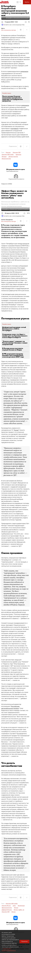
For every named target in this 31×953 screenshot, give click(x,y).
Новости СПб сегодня (8, 155)
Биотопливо (21, 906)
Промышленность (7, 908)
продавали (15, 128)
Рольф (16, 430)
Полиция (4, 157)
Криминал (18, 155)
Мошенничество (6, 159)
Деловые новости (13, 157)
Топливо (16, 908)
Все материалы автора (8, 30)
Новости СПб (16, 152)
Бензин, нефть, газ (19, 910)
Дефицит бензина (7, 910)
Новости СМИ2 (6, 184)
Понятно (24, 941)
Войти (27, 2)
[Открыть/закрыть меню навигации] (17, 2)
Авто (14, 906)
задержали (24, 71)
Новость (8, 152)
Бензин (14, 912)
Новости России (6, 906)
